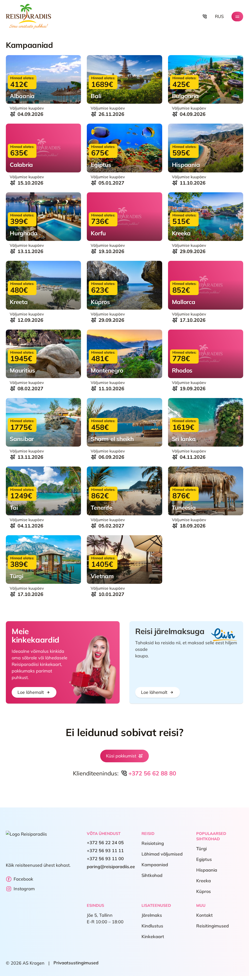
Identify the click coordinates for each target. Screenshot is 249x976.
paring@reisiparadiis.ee (111, 866)
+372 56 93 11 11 (105, 850)
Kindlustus (152, 926)
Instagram (24, 888)
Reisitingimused (212, 926)
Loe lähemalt (31, 692)
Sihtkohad (152, 875)
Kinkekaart (153, 936)
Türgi (201, 848)
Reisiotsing (153, 843)
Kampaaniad (155, 864)
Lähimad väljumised (162, 854)
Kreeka (203, 880)
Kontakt (204, 915)
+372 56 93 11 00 (105, 858)
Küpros (203, 891)
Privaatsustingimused (75, 963)
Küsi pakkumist (121, 756)
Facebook (23, 879)
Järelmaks (152, 915)
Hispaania (206, 870)
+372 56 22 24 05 (105, 842)
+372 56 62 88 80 (152, 773)
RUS (219, 16)
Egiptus (204, 859)
